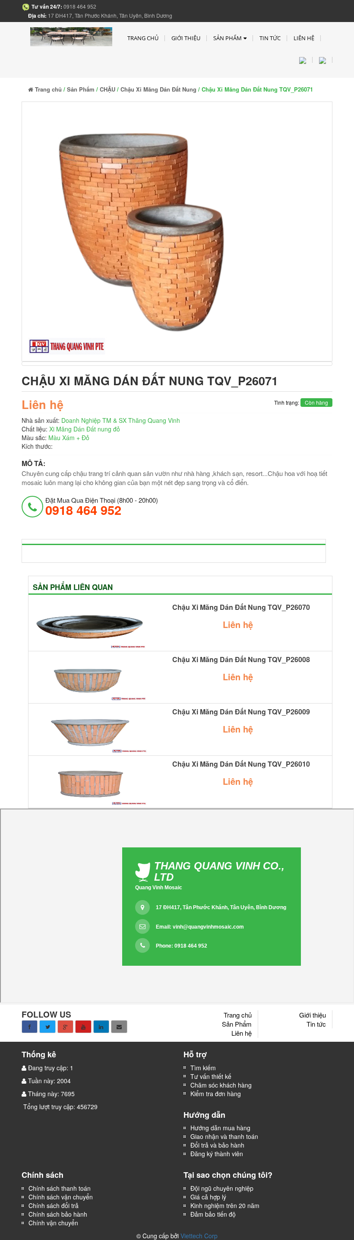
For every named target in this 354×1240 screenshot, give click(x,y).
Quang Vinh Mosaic (158, 888)
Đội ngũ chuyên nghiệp (221, 1188)
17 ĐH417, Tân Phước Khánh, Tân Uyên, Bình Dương (221, 907)
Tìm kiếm (203, 1067)
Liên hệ (304, 38)
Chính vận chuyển (54, 1222)
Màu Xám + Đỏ (68, 437)
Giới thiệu (185, 38)
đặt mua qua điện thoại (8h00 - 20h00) (101, 506)
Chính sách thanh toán (59, 1188)
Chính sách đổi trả (53, 1205)
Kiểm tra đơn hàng (215, 1093)
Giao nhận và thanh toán (224, 1136)
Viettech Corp (199, 1235)
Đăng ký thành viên (216, 1153)
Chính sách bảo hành (57, 1214)
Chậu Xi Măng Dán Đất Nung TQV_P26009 (241, 712)
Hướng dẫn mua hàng (220, 1127)
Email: (200, 927)
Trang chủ (142, 38)
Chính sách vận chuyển (60, 1196)
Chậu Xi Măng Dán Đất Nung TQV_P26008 (241, 659)
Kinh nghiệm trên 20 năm (224, 1205)
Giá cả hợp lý (208, 1196)
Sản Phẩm (227, 38)
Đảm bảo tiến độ (213, 1214)
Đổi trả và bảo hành (217, 1145)
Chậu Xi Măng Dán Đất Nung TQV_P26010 (241, 764)
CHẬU (107, 89)
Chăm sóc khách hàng (221, 1085)
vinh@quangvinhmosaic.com (208, 927)
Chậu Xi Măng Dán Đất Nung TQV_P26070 (241, 607)
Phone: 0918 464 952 (181, 946)
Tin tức (270, 38)
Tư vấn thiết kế (210, 1076)
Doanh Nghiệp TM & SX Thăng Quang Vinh (120, 420)
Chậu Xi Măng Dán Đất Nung (158, 89)
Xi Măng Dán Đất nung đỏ (84, 429)
